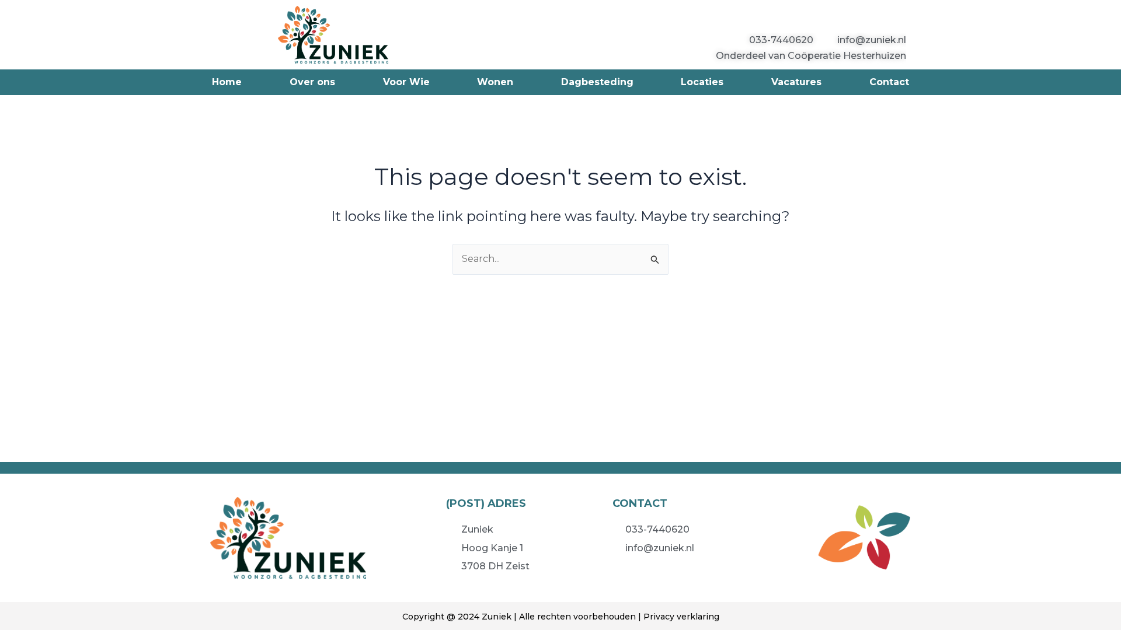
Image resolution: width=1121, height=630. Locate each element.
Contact (889, 82)
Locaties (702, 82)
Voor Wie (406, 82)
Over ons (312, 82)
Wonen (495, 82)
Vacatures (796, 82)
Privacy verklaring (681, 616)
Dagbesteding (597, 82)
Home (227, 82)
